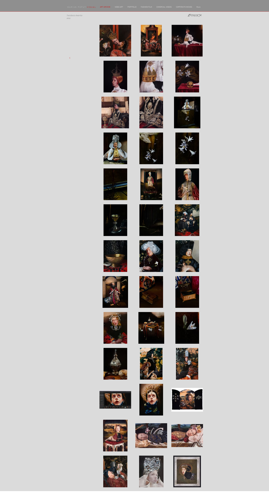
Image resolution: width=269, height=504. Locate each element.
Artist (68, 18)
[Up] (70, 58)
